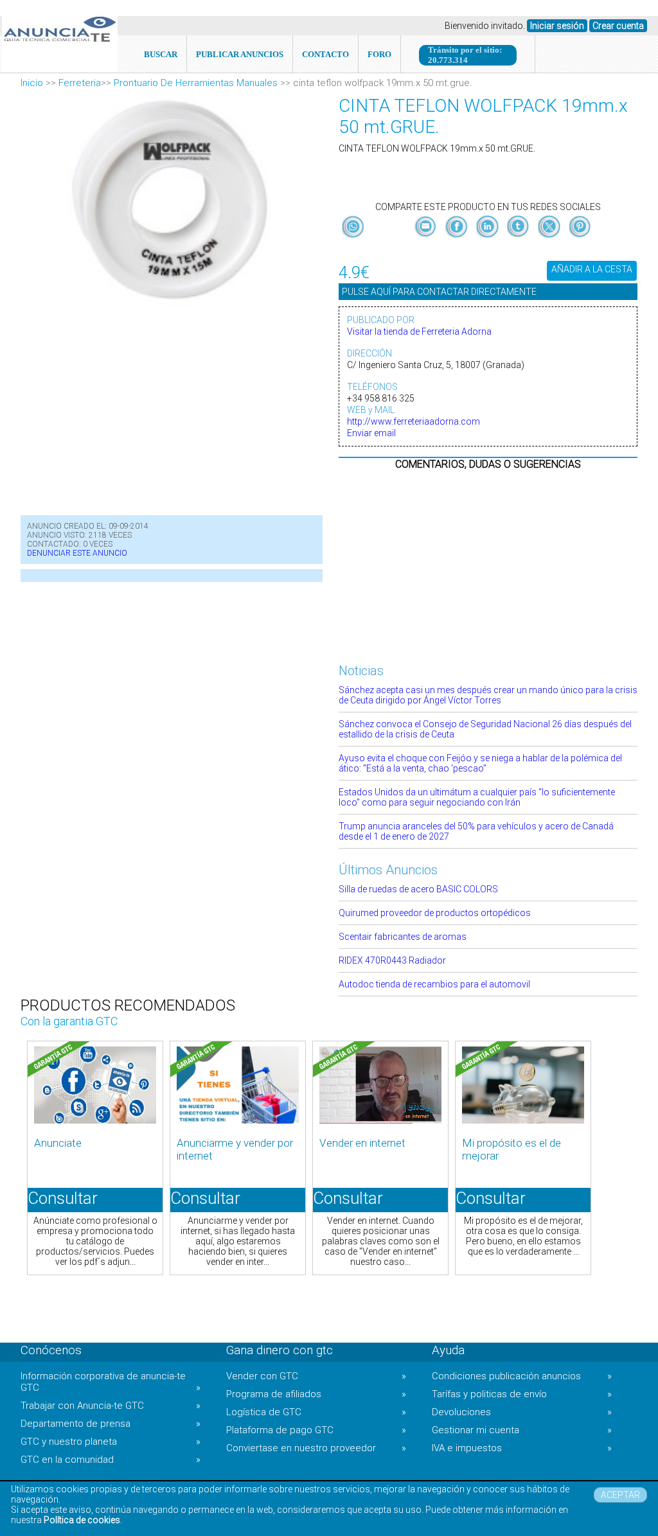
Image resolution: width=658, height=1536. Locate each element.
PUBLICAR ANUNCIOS (239, 54)
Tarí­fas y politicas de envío (522, 1394)
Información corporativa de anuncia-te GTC (110, 1381)
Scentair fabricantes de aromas (403, 936)
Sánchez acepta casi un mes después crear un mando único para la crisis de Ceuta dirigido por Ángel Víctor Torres (488, 695)
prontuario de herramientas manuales (196, 83)
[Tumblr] (519, 238)
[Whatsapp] (353, 227)
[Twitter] (550, 238)
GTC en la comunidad (110, 1459)
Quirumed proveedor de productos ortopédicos (435, 913)
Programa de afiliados (316, 1394)
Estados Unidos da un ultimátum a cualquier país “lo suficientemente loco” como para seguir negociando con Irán (477, 797)
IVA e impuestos (522, 1448)
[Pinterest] (579, 238)
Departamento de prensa (110, 1423)
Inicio (32, 83)
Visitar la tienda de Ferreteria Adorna (419, 331)
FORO (379, 54)
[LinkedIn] (488, 238)
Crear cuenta (618, 26)
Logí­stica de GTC (316, 1412)
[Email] (426, 238)
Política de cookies (82, 1520)
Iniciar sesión (557, 26)
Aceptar (620, 1495)
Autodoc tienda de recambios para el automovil (434, 984)
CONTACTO (325, 54)
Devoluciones (522, 1412)
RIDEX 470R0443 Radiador (392, 960)
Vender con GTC (316, 1376)
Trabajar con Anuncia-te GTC (110, 1405)
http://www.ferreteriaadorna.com (413, 421)
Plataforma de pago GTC (316, 1430)
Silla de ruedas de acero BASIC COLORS (418, 889)
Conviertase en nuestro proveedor (316, 1448)
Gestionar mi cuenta (522, 1430)
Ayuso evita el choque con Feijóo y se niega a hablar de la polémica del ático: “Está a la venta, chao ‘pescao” (480, 763)
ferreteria (79, 83)
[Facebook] (457, 238)
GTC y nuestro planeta (110, 1441)
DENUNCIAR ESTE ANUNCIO (77, 553)
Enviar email (371, 433)
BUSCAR (160, 54)
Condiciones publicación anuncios (522, 1376)
